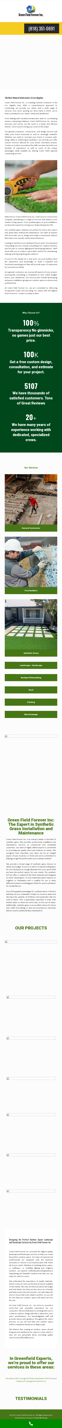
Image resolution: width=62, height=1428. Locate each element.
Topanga (28, 1381)
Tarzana (52, 1378)
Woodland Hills (12, 1378)
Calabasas (20, 1381)
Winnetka (35, 1378)
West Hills (44, 1378)
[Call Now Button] (31, 1423)
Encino (43, 1381)
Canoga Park (25, 1378)
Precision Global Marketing (36, 1418)
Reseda (36, 1381)
